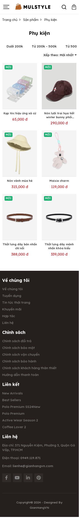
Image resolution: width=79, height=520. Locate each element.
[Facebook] (6, 477)
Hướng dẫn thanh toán (20, 375)
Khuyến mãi (11, 309)
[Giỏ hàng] (74, 7)
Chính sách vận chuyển (21, 354)
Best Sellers (11, 400)
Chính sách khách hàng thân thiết (29, 368)
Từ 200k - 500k (44, 46)
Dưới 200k (15, 46)
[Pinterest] (38, 477)
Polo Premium (13, 413)
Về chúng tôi (12, 289)
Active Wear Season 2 (20, 420)
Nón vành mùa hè (19, 180)
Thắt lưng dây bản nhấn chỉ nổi (20, 246)
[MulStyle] (32, 6)
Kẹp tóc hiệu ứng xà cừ (20, 113)
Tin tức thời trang (16, 302)
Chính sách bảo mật (18, 348)
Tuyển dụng (11, 296)
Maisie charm (59, 180)
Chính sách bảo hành (19, 361)
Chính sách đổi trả (17, 341)
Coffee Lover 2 (14, 427)
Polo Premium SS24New (21, 407)
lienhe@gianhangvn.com (33, 466)
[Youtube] (17, 477)
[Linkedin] (28, 477)
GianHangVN (39, 507)
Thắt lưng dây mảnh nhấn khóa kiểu (59, 246)
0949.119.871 (30, 458)
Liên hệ (8, 323)
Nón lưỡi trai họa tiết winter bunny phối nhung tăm (59, 117)
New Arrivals (12, 393)
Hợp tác (8, 316)
